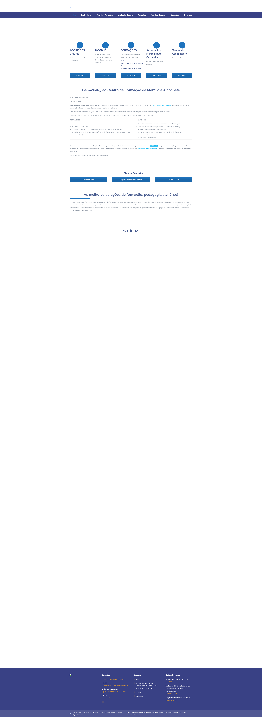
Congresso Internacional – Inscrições (90, 640)
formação (75, 363)
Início (137, 679)
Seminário (137, 68)
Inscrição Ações (173, 180)
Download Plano (88, 180)
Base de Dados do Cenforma (161, 105)
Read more (75, 373)
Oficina (134, 63)
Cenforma (88, 712)
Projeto (128, 63)
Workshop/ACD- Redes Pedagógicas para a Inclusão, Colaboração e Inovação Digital (113, 499)
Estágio (130, 68)
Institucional (82, 363)
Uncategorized (91, 363)
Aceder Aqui (80, 75)
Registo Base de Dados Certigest (131, 180)
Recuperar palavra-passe (147, 148)
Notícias (138, 692)
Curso (123, 63)
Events (74, 502)
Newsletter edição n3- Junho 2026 (88, 360)
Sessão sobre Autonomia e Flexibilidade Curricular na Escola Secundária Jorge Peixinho (146, 685)
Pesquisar (189, 15)
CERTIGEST (154, 146)
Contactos (139, 696)
